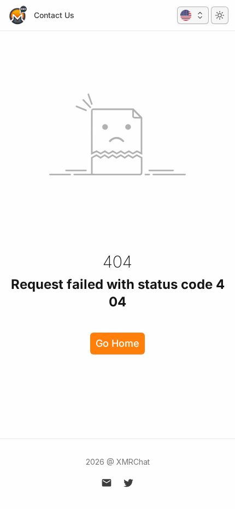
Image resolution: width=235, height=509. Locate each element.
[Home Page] (17, 15)
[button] (193, 15)
